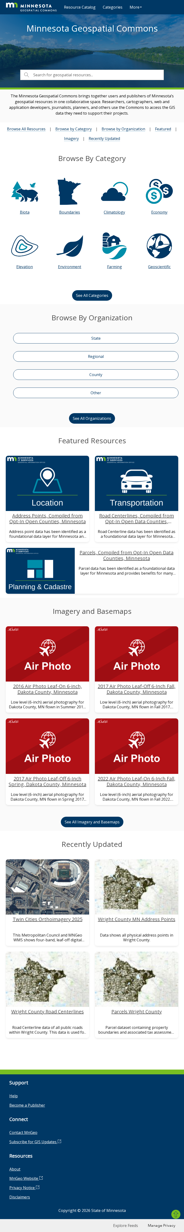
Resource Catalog (80, 7)
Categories (112, 7)
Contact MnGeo (23, 1132)
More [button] (134, 7)
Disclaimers (19, 1197)
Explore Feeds (125, 1225)
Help (13, 1096)
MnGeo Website (24, 1178)
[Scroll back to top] (175, 1214)
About (14, 1169)
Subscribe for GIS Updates (33, 1141)
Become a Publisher (27, 1105)
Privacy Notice (22, 1187)
